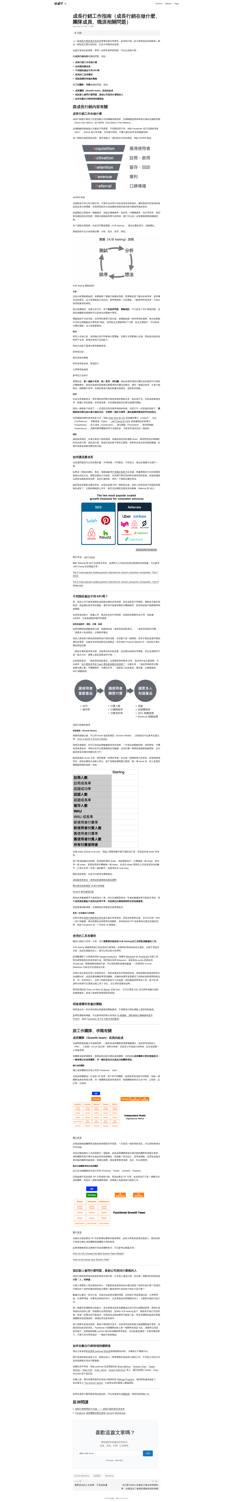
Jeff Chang (89, 557)
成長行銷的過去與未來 (90, 41)
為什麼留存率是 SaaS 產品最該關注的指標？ (103, 664)
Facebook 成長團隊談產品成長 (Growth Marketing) (100, 1413)
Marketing (109, 1476)
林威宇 (58, 3)
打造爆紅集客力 (119, 472)
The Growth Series (93, 1383)
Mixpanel (130, 956)
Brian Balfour (124, 1366)
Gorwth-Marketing (82, 1476)
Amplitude (144, 956)
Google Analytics (108, 956)
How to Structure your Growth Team (91, 1259)
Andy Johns (100, 1370)
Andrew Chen (139, 1366)
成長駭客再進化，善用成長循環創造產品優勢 (94, 880)
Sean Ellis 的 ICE (116, 417)
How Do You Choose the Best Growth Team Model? (98, 1253)
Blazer (107, 989)
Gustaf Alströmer (117, 1370)
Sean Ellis (87, 1370)
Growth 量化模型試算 (83, 891)
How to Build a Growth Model (92, 739)
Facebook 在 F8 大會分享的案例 (103, 1018)
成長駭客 (97, 1476)
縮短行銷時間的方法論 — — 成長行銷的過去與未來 (100, 1409)
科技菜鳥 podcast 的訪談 (98, 1351)
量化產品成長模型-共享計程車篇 (88, 885)
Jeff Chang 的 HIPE (120, 421)
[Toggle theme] (65, 3)
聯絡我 (126, 1394)
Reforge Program (125, 1379)
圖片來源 (77, 1137)
